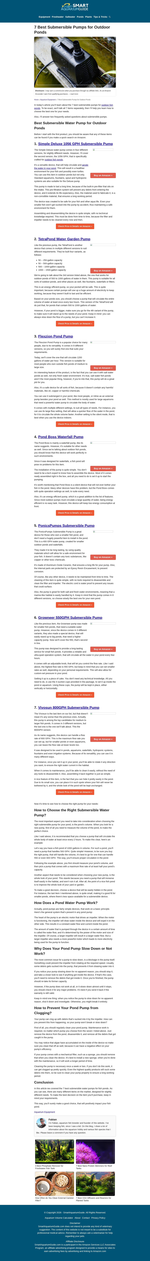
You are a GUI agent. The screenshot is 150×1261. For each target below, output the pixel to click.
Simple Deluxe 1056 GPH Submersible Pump (75, 144)
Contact (86, 1218)
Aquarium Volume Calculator (59, 1218)
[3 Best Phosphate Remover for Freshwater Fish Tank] (54, 1163)
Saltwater (70, 17)
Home (36, 100)
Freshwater (58, 17)
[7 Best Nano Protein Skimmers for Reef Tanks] (95, 1163)
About (77, 1218)
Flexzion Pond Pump (55, 336)
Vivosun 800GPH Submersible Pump (68, 707)
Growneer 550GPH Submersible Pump (70, 617)
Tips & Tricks (100, 17)
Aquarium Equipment (48, 100)
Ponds (80, 17)
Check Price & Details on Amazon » (75, 226)
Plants (88, 17)
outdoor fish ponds (54, 159)
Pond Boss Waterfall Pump (60, 437)
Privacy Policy (98, 1218)
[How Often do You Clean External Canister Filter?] (54, 1195)
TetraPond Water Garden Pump (64, 239)
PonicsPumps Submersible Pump (66, 525)
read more (74, 94)
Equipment (44, 17)
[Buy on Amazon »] (103, 161)
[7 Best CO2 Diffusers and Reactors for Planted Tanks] (95, 1195)
